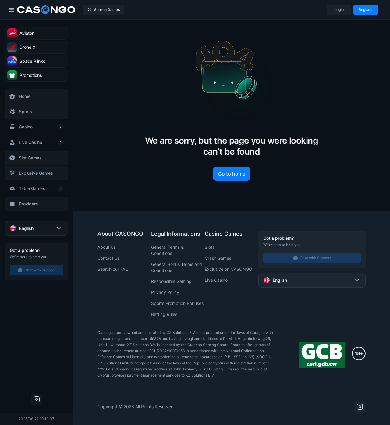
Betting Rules (164, 314)
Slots (209, 247)
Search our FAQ (113, 269)
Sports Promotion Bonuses (177, 303)
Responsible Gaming (171, 281)
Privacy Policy (165, 292)
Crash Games (218, 258)
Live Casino (216, 280)
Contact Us (109, 258)
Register (366, 9)
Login (339, 9)
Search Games (107, 9)
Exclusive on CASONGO (228, 269)
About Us (107, 247)
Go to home (231, 174)
